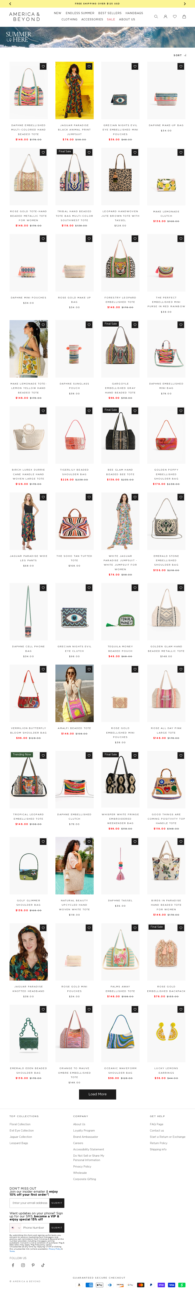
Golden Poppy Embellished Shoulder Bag (166, 474)
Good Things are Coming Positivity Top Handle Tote (166, 819)
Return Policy (158, 1143)
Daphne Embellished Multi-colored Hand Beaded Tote (28, 129)
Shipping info (158, 1149)
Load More (98, 1094)
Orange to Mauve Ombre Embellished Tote (74, 1072)
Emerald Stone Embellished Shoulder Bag (166, 560)
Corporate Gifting (84, 1179)
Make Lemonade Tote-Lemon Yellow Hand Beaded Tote (28, 388)
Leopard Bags (19, 1143)
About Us (79, 1124)
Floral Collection (20, 1124)
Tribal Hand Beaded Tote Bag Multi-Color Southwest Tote (74, 215)
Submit (56, 1203)
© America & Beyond (25, 1282)
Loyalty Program (84, 1131)
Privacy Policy (82, 1167)
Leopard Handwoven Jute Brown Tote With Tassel (120, 215)
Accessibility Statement (88, 1149)
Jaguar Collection (21, 1137)
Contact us (157, 1131)
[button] (156, 16)
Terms (12, 1251)
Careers (78, 1143)
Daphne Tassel (120, 901)
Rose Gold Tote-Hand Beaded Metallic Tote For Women (28, 215)
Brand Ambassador (85, 1137)
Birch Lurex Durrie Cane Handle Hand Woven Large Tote (28, 474)
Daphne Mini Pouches (28, 298)
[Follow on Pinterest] (33, 1265)
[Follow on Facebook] (13, 1265)
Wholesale (80, 1173)
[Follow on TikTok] (43, 1265)
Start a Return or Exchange (167, 1137)
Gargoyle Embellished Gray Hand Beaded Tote (120, 388)
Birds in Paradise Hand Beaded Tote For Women (166, 905)
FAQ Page (156, 1124)
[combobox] (15, 1227)
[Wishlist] (175, 16)
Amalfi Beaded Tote (74, 728)
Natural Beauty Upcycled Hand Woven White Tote (74, 905)
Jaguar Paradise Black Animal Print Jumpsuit (74, 129)
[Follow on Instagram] (23, 1265)
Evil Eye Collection (22, 1131)
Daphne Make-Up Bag (166, 125)
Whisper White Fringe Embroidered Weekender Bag (120, 819)
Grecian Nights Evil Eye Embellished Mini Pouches (120, 129)
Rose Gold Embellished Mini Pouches (120, 732)
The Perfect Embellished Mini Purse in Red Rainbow (166, 302)
